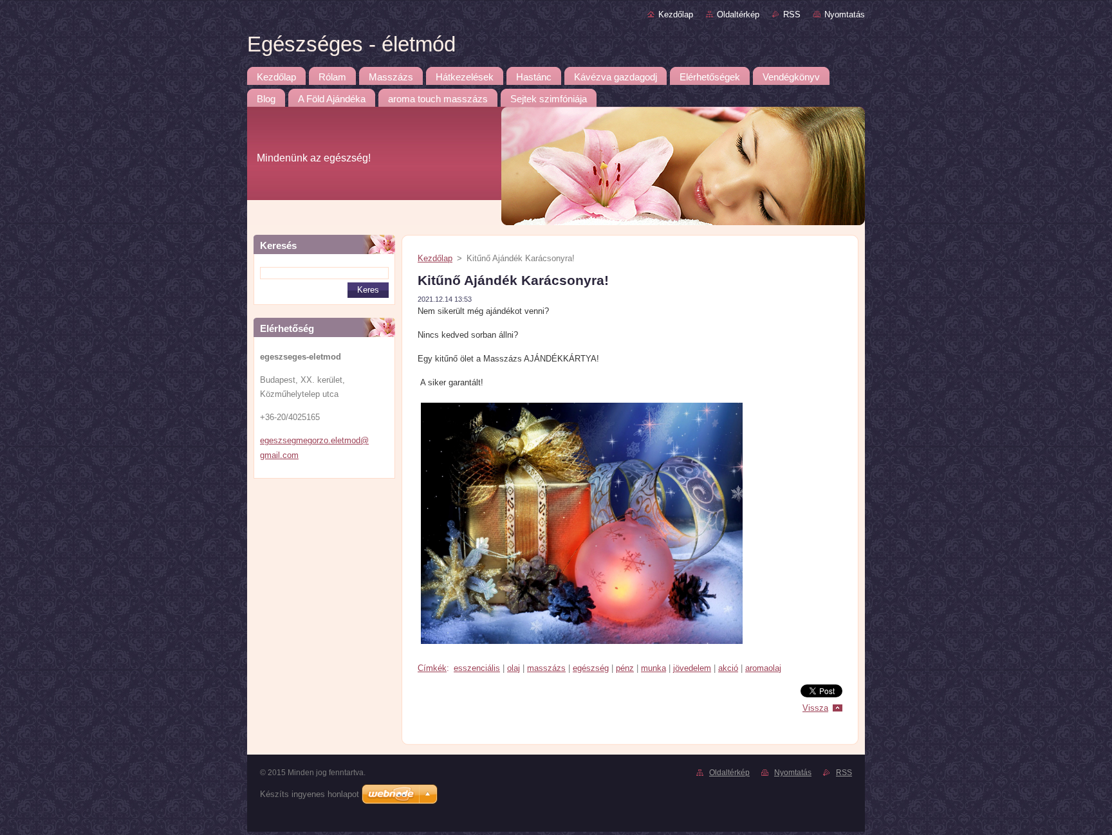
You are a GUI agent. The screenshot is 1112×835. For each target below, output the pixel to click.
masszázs (546, 668)
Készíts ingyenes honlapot (309, 794)
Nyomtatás (844, 14)
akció (728, 668)
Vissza (815, 708)
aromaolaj (763, 668)
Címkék (432, 668)
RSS (792, 14)
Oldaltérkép (738, 14)
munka (653, 668)
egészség (591, 668)
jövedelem (692, 668)
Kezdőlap (675, 14)
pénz (625, 668)
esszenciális (477, 668)
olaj (513, 668)
